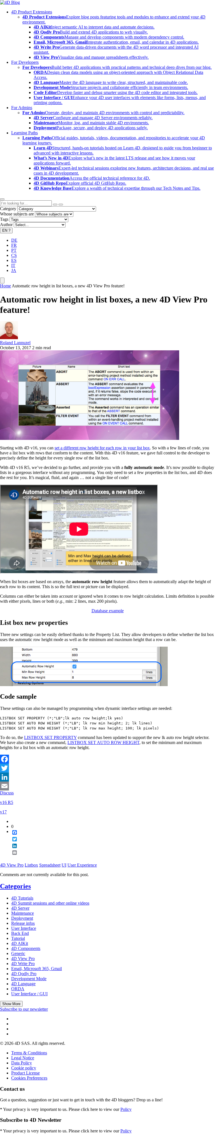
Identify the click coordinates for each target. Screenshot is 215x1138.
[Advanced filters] (55, 204)
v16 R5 (6, 802)
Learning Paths (24, 132)
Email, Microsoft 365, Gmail (36, 968)
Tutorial (18, 938)
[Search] (61, 204)
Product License (25, 1073)
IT (13, 265)
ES (14, 260)
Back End (20, 933)
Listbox (31, 865)
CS (14, 255)
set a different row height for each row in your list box (102, 447)
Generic (18, 953)
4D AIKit (19, 943)
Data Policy (21, 1062)
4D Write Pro (23, 963)
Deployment (22, 918)
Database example (108, 610)
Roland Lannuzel (15, 342)
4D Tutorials (22, 898)
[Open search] (2, 199)
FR (14, 245)
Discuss (7, 792)
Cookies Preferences (29, 1078)
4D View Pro (12, 865)
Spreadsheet (49, 865)
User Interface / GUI (29, 993)
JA (13, 270)
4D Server (20, 908)
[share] (12, 857)
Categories (15, 886)
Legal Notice (22, 1057)
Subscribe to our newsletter (24, 1009)
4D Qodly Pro (23, 973)
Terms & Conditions (29, 1052)
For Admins (21, 107)
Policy (126, 1109)
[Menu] (2, 280)
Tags (4, 219)
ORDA (17, 988)
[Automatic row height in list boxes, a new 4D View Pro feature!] (89, 438)
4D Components (25, 948)
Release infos (23, 923)
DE (14, 240)
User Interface (23, 928)
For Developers (25, 62)
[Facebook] (107, 759)
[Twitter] (107, 768)
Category (8, 208)
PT (14, 250)
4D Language (23, 983)
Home (5, 285)
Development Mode (28, 978)
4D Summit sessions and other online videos (50, 903)
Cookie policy (23, 1068)
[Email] (107, 786)
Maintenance (22, 913)
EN (6, 230)
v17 (3, 811)
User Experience (82, 865)
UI (64, 865)
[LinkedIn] (107, 777)
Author (6, 224)
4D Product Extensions (31, 12)
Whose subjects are (17, 214)
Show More (11, 1004)
